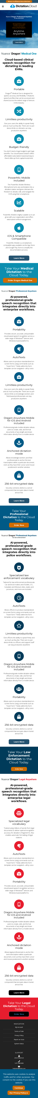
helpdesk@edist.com (19, 1068)
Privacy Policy (19, 1035)
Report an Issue (19, 1039)
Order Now (19, 525)
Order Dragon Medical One (20, 280)
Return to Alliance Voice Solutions (19, 1)
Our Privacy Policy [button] (18, 1093)
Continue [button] (19, 1088)
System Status (19, 1044)
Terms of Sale (19, 1031)
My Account (19, 1027)
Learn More (19, 42)
